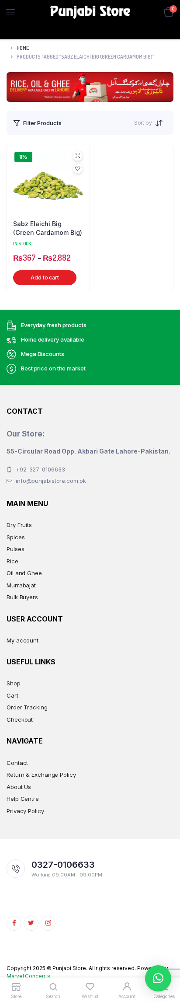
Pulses (15, 548)
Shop (14, 683)
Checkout (20, 719)
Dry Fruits (19, 524)
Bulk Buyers (22, 597)
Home (23, 48)
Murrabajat (21, 585)
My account (22, 640)
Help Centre (23, 798)
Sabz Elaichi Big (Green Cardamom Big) (47, 228)
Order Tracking (27, 707)
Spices (15, 537)
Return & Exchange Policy (41, 774)
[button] (77, 168)
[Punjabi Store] (90, 12)
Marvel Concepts (28, 976)
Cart (12, 695)
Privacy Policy (25, 810)
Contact (17, 762)
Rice (12, 561)
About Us (19, 786)
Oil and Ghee (24, 572)
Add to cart (45, 277)
